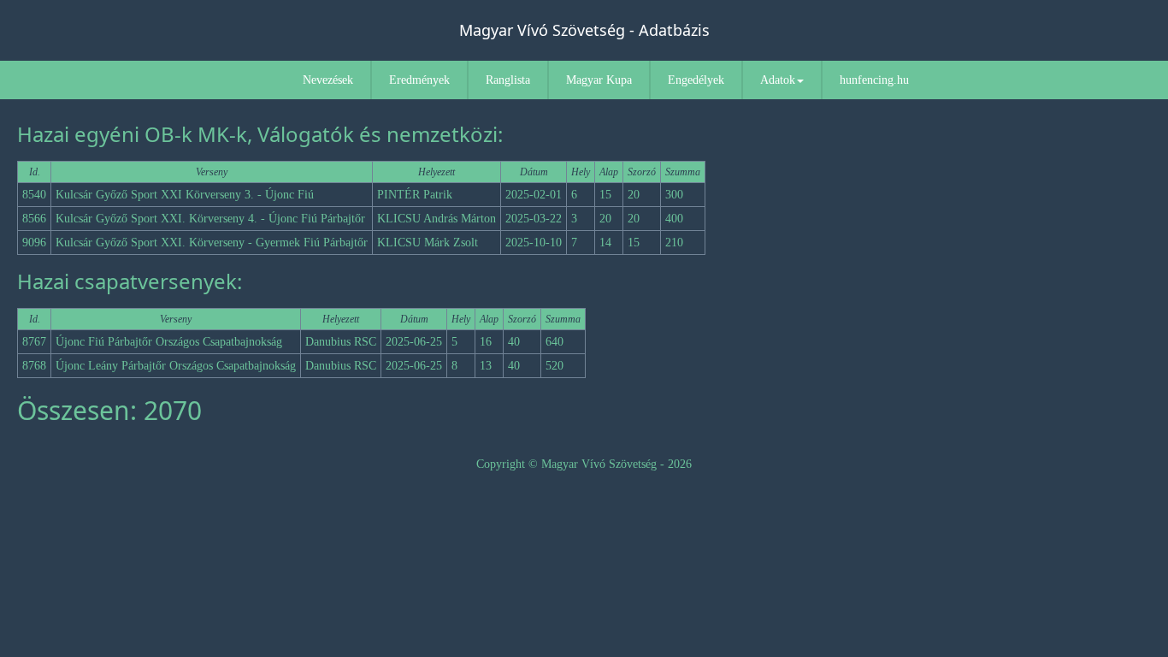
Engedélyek (696, 80)
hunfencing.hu (874, 80)
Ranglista (508, 80)
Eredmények (419, 80)
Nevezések (328, 80)
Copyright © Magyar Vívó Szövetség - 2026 (584, 464)
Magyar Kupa (599, 80)
